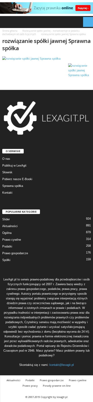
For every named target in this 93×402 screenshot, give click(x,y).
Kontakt (7, 192)
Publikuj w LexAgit (14, 165)
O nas (6, 158)
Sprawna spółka (12, 186)
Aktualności (10, 226)
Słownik (7, 172)
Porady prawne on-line (57, 385)
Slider (6, 219)
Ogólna (7, 233)
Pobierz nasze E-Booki (17, 179)
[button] (86, 22)
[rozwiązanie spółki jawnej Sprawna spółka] (46, 58)
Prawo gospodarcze (15, 253)
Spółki (6, 260)
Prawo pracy (30, 385)
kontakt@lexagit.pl (61, 365)
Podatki (7, 246)
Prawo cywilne (11, 239)
